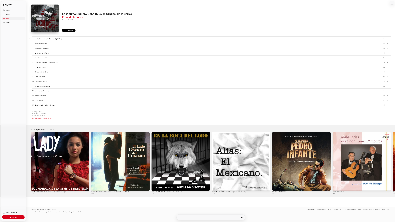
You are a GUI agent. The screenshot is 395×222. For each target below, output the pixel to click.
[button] (13, 10)
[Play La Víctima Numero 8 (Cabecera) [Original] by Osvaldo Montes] (33, 39)
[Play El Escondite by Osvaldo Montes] (33, 100)
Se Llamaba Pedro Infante (280, 133)
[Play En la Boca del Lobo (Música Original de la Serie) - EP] (154, 188)
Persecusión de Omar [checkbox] (42, 48)
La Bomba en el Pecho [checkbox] (42, 53)
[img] (7, 4)
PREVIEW (383, 38)
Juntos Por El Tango (339, 133)
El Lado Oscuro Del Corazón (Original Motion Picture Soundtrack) (112, 133)
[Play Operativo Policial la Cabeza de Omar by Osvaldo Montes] (33, 63)
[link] (42, 130)
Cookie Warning (63, 212)
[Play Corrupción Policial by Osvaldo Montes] (33, 81)
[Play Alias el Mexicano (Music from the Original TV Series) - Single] (214, 188)
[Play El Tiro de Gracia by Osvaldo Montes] (33, 67)
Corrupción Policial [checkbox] (41, 81)
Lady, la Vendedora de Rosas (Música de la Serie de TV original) (51, 133)
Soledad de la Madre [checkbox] (41, 58)
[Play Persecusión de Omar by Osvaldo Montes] (33, 48)
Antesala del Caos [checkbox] (40, 95)
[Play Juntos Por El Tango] (335, 188)
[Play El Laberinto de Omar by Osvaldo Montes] (33, 72)
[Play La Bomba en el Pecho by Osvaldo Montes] (33, 53)
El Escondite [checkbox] (39, 100)
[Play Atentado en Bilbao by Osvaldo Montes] (33, 44)
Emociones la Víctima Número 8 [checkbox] (45, 105)
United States (311, 209)
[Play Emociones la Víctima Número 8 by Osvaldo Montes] (33, 105)
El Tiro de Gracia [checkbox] (40, 67)
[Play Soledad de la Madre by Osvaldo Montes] (33, 58)
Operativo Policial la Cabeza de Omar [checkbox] (46, 62)
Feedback (78, 212)
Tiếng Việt (377, 209)
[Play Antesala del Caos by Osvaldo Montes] (33, 96)
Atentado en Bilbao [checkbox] (41, 43)
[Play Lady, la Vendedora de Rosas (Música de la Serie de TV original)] (33, 188)
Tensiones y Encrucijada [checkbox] (42, 86)
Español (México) (321, 209)
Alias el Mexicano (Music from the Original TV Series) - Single (231, 133)
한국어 (359, 209)
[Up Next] (239, 217)
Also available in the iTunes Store (42, 118)
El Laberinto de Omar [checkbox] (41, 72)
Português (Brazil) (367, 209)
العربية (329, 209)
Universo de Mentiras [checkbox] (42, 91)
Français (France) (351, 209)
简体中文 (342, 209)
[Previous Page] (28, 161)
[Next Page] (393, 161)
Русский (335, 209)
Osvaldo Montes (72, 17)
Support (71, 212)
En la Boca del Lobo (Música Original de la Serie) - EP (169, 133)
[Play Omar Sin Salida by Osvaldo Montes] (33, 77)
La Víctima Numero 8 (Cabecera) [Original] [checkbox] (48, 39)
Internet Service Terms (37, 212)
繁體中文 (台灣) (386, 209)
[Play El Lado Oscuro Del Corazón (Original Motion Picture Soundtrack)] (93, 188)
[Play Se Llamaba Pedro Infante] (274, 188)
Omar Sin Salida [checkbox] (40, 76)
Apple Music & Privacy (51, 212)
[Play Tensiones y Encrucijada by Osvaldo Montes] (33, 86)
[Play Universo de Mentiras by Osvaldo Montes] (33, 91)
